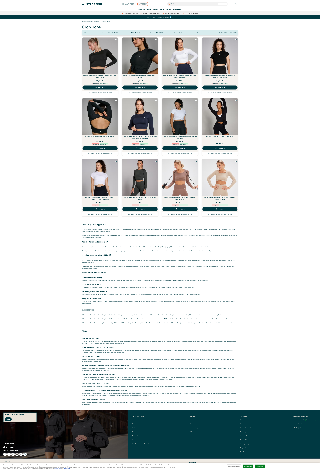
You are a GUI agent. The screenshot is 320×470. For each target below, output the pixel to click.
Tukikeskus (135, 427)
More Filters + (223, 32)
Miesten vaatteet (165, 9)
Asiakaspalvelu (136, 419)
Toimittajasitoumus (246, 451)
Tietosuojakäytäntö (246, 431)
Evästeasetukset (9, 443)
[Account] (230, 4)
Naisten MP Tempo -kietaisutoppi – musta (220, 136)
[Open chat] (25, 454)
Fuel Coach (223, 4)
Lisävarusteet (177, 9)
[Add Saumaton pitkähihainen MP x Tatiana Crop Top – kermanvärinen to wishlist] (236, 161)
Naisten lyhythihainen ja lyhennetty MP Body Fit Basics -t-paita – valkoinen (100, 198)
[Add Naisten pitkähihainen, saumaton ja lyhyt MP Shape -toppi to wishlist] (156, 161)
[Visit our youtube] (17, 454)
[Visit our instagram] (5, 454)
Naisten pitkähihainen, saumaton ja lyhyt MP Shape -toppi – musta (100, 76)
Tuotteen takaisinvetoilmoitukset (142, 443)
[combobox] (197, 4)
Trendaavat (141, 9)
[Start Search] (169, 4)
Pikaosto (101, 87)
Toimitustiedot (136, 439)
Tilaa (8, 419)
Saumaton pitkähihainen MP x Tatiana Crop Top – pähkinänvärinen (180, 198)
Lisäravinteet (194, 419)
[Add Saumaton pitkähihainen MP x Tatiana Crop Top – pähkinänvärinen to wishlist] (196, 161)
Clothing (96, 21)
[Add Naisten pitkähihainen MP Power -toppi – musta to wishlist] (116, 100)
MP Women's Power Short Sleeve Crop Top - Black (97, 315)
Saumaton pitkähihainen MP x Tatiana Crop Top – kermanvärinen (220, 198)
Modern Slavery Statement (248, 427)
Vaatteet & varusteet (196, 423)
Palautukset (135, 431)
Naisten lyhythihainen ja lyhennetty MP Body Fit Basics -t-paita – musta (220, 76)
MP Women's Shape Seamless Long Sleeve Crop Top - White (100, 323)
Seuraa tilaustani (137, 435)
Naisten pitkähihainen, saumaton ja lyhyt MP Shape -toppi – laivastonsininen (140, 137)
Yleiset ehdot (244, 435)
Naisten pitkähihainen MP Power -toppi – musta (100, 136)
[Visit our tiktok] (13, 454)
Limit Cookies (248, 466)
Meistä (242, 419)
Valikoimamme (194, 431)
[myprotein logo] (92, 4)
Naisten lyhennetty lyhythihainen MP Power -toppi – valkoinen (180, 137)
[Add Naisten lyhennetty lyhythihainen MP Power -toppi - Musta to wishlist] (156, 40)
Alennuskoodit (298, 423)
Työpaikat (243, 447)
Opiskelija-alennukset (300, 427)
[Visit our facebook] (9, 454)
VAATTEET (143, 4)
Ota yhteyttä (136, 423)
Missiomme (243, 423)
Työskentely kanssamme (247, 439)
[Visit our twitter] (21, 454)
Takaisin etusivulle (87, 21)
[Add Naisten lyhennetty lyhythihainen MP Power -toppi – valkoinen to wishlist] (196, 100)
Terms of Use (66, 468)
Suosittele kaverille (304, 419)
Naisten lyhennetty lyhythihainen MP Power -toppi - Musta (140, 76)
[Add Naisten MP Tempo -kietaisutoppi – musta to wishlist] (236, 100)
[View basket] (235, 4)
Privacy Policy (57, 468)
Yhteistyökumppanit (246, 443)
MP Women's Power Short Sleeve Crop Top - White (97, 319)
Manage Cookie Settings (234, 466)
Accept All (260, 466)
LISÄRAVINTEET (128, 4)
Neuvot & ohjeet (195, 427)
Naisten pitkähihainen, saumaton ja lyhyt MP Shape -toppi (140, 198)
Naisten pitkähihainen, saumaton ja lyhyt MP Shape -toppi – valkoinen (180, 76)
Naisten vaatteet (152, 9)
